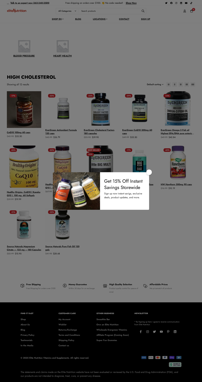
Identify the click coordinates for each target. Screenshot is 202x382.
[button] (149, 172)
